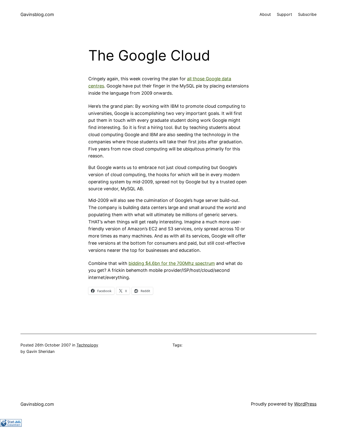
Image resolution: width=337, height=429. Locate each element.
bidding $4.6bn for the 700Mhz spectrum (172, 263)
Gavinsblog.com (37, 14)
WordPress (305, 404)
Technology (87, 345)
